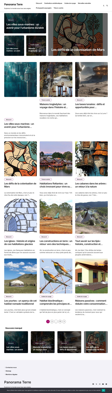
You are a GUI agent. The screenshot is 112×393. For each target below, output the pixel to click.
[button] (105, 35)
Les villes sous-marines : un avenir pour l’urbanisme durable (19, 126)
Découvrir (39, 3)
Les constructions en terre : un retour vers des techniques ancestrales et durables (56, 244)
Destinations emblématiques (53, 3)
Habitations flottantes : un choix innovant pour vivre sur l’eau (55, 186)
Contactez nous (11, 367)
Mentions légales (11, 374)
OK (103, 390)
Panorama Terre (13, 4)
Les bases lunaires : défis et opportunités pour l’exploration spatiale (90, 107)
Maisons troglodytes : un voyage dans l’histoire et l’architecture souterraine (53, 107)
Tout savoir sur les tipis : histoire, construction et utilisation (88, 244)
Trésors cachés (58, 8)
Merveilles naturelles (84, 3)
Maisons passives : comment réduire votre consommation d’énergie (90, 303)
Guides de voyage (70, 3)
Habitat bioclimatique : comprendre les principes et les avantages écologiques (54, 303)
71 (60, 321)
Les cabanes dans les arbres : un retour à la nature (91, 185)
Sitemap (8, 371)
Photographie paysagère (43, 8)
